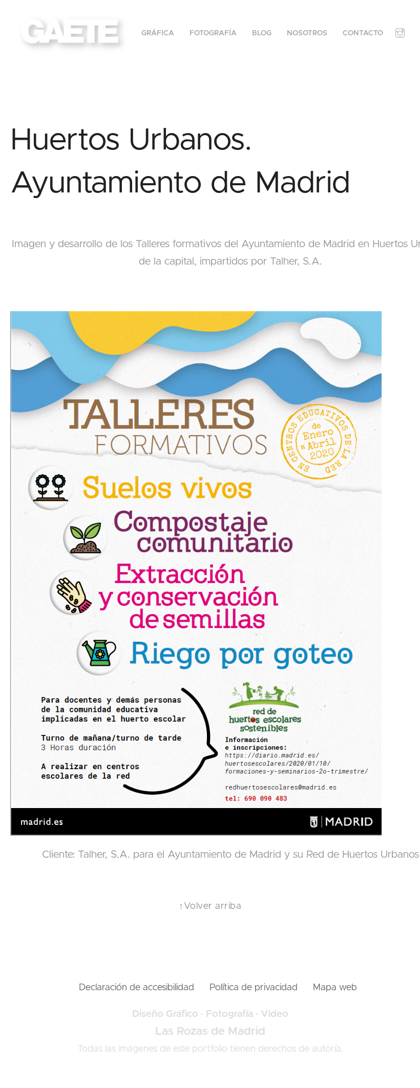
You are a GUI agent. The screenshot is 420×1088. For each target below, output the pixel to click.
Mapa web (335, 987)
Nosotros (307, 33)
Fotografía (213, 33)
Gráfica (157, 33)
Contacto (363, 33)
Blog (261, 33)
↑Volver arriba (210, 906)
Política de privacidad (253, 987)
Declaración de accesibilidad (136, 987)
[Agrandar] (368, 324)
